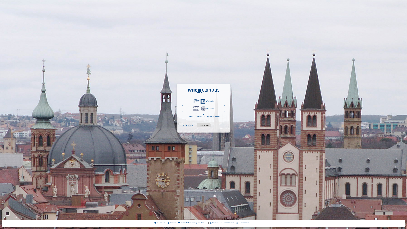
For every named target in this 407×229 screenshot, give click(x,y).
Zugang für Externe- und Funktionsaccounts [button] (203, 116)
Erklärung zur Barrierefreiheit (223, 223)
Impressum (160, 223)
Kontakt (172, 223)
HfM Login (210, 108)
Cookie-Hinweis (203, 125)
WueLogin (210, 101)
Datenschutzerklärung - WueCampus (193, 223)
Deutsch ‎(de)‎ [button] (187, 125)
